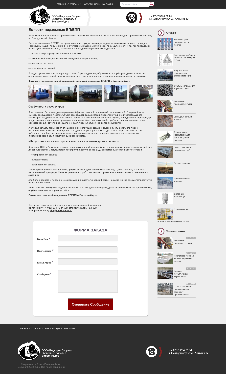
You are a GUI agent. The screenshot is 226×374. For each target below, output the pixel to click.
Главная (61, 4)
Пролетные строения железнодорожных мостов (184, 258)
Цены (97, 4)
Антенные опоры (182, 163)
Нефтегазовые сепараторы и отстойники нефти (182, 73)
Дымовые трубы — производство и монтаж (183, 42)
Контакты (107, 4)
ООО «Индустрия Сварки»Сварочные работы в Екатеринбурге (66, 19)
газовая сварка (39, 159)
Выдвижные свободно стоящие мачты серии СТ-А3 (184, 58)
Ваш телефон (45, 250)
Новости (88, 4)
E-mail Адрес (45, 262)
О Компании (74, 4)
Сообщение (44, 274)
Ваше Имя (43, 239)
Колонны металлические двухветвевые (181, 274)
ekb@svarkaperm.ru (61, 210)
